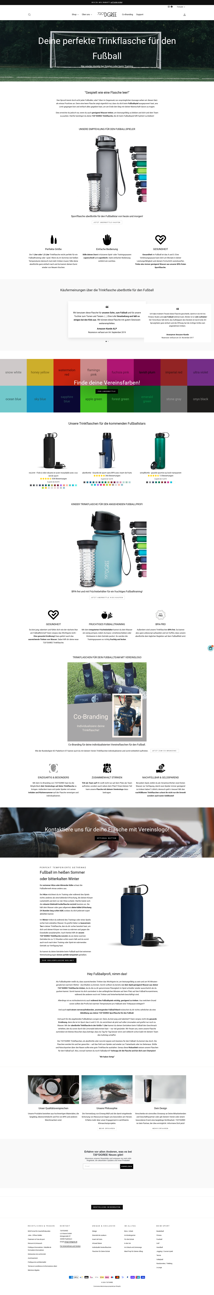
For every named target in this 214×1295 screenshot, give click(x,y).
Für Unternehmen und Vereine (70, 1246)
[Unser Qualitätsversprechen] (53, 1089)
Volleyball (159, 1259)
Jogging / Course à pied (164, 1251)
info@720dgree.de (70, 1242)
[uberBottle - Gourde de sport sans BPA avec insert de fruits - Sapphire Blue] (99, 482)
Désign (94, 1231)
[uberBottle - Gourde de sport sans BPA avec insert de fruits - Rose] (120, 482)
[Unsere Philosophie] (107, 1089)
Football (159, 1239)
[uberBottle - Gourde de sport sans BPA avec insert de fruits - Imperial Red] (111, 482)
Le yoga (159, 1267)
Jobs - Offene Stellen (35, 1235)
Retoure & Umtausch (35, 1243)
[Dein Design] (160, 1089)
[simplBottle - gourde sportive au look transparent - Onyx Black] (147, 482)
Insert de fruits (97, 1239)
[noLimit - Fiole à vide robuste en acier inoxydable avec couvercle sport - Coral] (64, 485)
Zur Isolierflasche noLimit (58, 960)
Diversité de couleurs (99, 1235)
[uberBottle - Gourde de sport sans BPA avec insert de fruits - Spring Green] (123, 482)
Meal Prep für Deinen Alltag (133, 1251)
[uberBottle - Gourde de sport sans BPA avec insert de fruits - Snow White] (116, 485)
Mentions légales (33, 1270)
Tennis (158, 1255)
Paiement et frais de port (36, 1239)
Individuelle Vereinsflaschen (101, 1247)
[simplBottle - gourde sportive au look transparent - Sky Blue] (171, 482)
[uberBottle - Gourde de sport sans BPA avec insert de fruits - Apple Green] (107, 485)
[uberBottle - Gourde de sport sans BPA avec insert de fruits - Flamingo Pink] (119, 485)
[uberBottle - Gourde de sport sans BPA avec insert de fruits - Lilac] (117, 482)
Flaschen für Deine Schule (101, 1251)
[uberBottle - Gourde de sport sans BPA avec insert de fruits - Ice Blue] (130, 482)
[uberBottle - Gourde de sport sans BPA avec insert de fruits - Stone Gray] (96, 482)
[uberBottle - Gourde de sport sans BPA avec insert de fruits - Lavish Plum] (114, 482)
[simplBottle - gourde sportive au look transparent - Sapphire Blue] (153, 482)
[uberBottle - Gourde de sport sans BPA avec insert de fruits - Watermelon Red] (104, 485)
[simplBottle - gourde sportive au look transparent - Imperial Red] (162, 482)
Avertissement (33, 1258)
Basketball (160, 1231)
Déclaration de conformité (37, 1254)
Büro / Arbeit (128, 1231)
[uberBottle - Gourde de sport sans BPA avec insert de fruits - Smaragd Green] (93, 482)
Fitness (159, 1235)
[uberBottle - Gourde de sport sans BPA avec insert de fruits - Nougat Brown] (113, 485)
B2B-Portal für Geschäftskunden (39, 1231)
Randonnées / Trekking (164, 1263)
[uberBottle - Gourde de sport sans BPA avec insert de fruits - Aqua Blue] (122, 485)
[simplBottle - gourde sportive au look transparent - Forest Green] (159, 482)
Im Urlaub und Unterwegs (133, 1247)
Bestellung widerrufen (107, 1207)
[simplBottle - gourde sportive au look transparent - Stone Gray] (150, 482)
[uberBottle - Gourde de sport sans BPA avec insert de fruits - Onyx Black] (84, 482)
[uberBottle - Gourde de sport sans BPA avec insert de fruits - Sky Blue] (95, 485)
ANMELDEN (126, 1166)
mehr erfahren (107, 1128)
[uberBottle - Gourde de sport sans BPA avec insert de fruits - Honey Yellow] (110, 485)
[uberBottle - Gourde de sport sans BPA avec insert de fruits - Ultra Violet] (98, 485)
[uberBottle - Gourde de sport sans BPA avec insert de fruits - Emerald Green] (102, 482)
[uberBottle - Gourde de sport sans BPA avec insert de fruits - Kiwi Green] (127, 482)
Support (139, 14)
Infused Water (97, 1243)
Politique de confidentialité (37, 1262)
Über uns (86, 14)
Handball (159, 1247)
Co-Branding (127, 14)
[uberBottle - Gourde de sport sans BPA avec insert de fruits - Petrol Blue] (87, 482)
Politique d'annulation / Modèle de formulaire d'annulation (39, 1248)
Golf (157, 1243)
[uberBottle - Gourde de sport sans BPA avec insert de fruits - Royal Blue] (90, 482)
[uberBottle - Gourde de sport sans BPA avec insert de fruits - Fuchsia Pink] (101, 485)
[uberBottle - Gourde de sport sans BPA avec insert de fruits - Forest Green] (105, 482)
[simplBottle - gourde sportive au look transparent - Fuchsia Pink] (168, 482)
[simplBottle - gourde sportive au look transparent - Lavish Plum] (165, 482)
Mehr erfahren (161, 1128)
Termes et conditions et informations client (42, 1266)
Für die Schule (129, 1239)
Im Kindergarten (129, 1235)
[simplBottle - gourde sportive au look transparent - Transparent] (174, 482)
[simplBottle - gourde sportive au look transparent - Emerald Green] (156, 482)
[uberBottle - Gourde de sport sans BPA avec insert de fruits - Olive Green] (108, 482)
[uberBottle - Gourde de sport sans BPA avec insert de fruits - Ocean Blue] (92, 485)
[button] (46, 479)
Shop (74, 14)
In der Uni (127, 1243)
